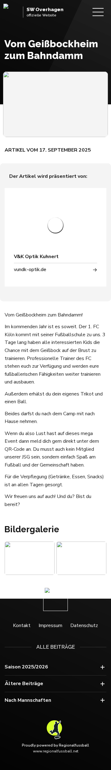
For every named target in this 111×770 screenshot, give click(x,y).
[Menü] (98, 12)
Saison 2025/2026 (26, 666)
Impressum (50, 625)
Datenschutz (84, 625)
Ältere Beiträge (24, 683)
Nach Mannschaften (28, 700)
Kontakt (22, 625)
